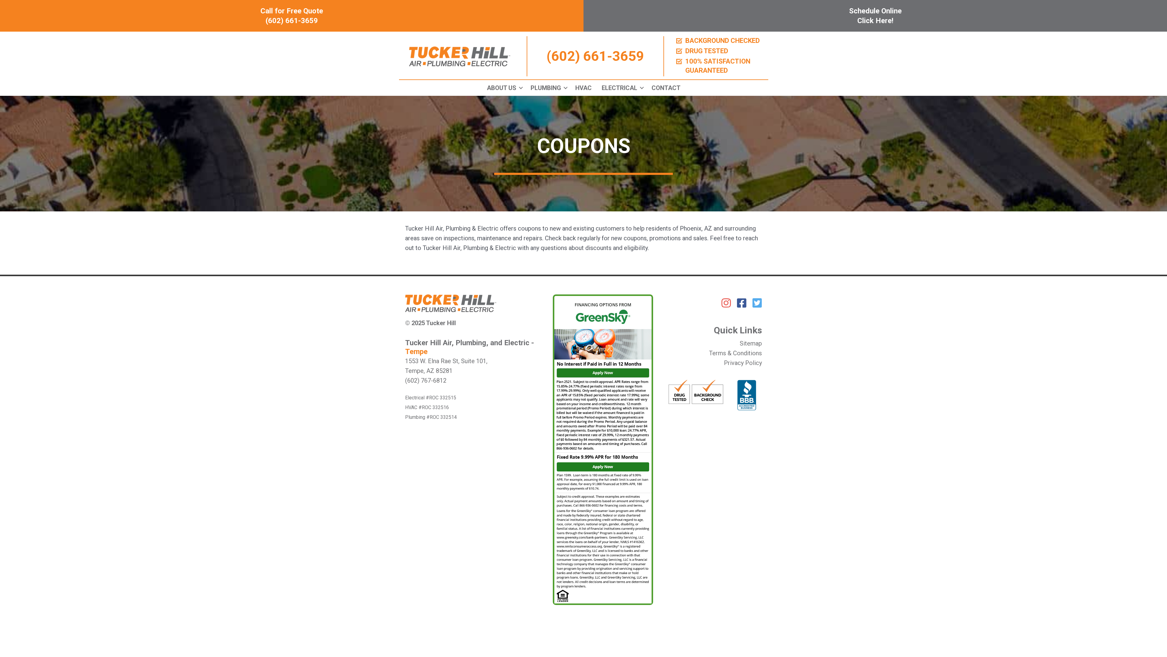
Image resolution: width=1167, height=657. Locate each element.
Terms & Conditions (735, 353)
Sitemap (751, 343)
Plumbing (546, 88)
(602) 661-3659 (595, 56)
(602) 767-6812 (425, 380)
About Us (501, 88)
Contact (666, 88)
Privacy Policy (743, 363)
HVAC (583, 88)
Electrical (619, 88)
